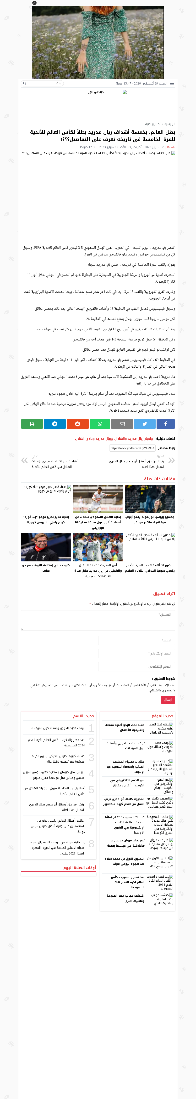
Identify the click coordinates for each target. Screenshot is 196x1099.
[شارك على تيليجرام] (55, 424)
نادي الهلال (84, 439)
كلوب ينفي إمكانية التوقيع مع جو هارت (46, 568)
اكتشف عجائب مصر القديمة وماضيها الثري (126, 898)
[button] (34, 3)
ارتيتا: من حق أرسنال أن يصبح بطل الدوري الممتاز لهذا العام (136, 462)
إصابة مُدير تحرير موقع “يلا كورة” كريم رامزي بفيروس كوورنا (46, 519)
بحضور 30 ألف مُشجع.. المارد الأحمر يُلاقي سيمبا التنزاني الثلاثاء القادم (150, 568)
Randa (171, 147)
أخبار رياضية (152, 124)
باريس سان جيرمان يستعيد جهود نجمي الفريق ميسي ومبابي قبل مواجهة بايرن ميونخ (54, 774)
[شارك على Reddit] (77, 424)
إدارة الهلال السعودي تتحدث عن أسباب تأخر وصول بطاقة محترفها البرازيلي (98, 522)
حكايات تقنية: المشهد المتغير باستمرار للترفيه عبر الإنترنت (126, 766)
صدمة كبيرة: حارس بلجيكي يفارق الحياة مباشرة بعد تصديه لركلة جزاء (58, 758)
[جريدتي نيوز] (98, 104)
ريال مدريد (103, 439)
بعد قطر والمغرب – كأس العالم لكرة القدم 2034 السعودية (128, 882)
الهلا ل (119, 439)
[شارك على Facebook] (166, 424)
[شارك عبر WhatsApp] (100, 424)
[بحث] (25, 83)
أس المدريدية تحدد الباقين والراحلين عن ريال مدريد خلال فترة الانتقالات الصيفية (98, 571)
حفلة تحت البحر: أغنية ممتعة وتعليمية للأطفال (125, 727)
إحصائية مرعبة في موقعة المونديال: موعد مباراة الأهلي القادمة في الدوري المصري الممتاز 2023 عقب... (57, 847)
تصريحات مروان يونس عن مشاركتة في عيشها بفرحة (126, 843)
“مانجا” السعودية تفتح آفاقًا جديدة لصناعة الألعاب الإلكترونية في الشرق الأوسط (125, 825)
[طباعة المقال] (32, 424)
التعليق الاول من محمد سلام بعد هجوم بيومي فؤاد (124, 861)
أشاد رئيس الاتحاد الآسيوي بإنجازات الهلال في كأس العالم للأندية (54, 462)
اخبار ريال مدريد (139, 439)
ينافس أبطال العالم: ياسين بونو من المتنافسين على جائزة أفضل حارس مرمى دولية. (58, 826)
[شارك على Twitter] (144, 424)
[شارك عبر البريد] (122, 424)
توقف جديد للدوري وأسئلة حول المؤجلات (126, 746)
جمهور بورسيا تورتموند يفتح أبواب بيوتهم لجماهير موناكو (149, 519)
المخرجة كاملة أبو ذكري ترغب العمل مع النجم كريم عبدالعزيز (124, 801)
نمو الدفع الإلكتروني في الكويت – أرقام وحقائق (127, 783)
